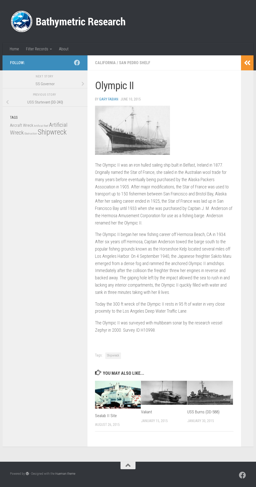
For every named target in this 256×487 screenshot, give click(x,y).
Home (14, 49)
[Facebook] (77, 63)
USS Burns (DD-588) (203, 411)
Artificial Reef (41, 126)
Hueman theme (65, 473)
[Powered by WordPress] (27, 473)
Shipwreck (113, 355)
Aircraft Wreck (21, 125)
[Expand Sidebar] (247, 62)
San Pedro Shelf (134, 62)
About (63, 49)
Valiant (146, 411)
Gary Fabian (108, 99)
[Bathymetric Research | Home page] (68, 21)
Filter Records (37, 49)
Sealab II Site (106, 415)
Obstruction (30, 133)
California (105, 62)
